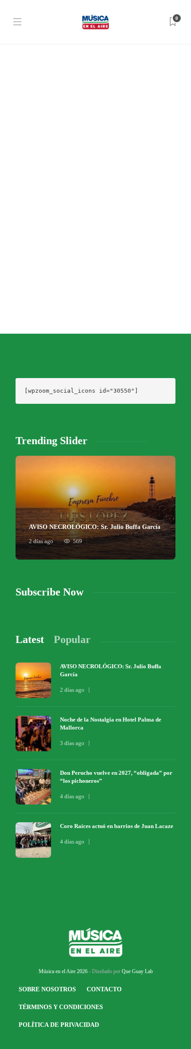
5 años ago (65, 262)
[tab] (30, 640)
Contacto (104, 989)
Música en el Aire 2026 (63, 971)
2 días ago (41, 541)
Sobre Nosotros (47, 989)
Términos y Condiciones (61, 1007)
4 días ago (72, 796)
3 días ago (72, 743)
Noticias (28, 154)
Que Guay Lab (137, 971)
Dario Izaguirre (31, 262)
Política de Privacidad (59, 1024)
